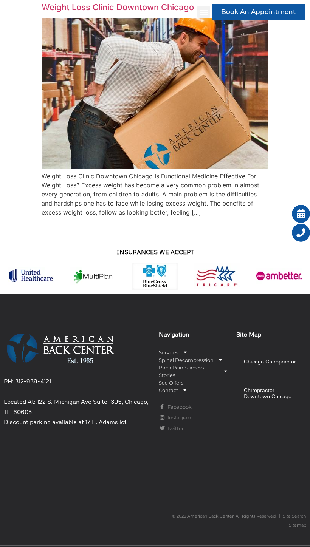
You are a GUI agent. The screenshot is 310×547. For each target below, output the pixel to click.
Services (168, 352)
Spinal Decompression (186, 360)
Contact (168, 390)
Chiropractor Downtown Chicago (267, 393)
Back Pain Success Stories (181, 371)
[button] (203, 12)
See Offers (171, 383)
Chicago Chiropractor (270, 361)
